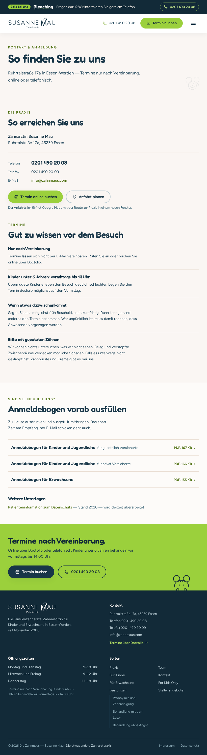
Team (162, 667)
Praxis (114, 667)
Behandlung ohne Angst (130, 725)
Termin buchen (164, 23)
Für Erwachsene (122, 683)
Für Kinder (117, 675)
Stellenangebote (170, 690)
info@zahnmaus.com (49, 180)
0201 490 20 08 (182, 7)
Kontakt (164, 675)
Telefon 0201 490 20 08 (128, 621)
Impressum (167, 745)
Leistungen (118, 690)
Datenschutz (190, 745)
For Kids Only (168, 683)
